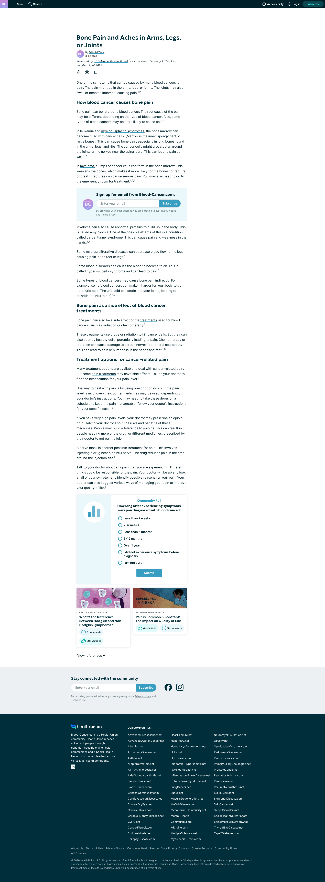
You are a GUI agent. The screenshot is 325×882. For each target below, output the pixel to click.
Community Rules (226, 848)
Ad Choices (78, 853)
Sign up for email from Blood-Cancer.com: (135, 194)
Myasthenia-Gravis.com (186, 839)
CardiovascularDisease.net (145, 798)
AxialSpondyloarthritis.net (144, 775)
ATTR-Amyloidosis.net (142, 769)
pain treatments (104, 374)
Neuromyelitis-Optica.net (230, 735)
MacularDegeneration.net (187, 798)
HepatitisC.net (180, 740)
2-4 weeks (131, 525)
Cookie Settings (201, 848)
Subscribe (313, 4)
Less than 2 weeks (137, 518)
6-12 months (133, 538)
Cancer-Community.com (143, 792)
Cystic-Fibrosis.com (140, 827)
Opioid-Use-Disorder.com (230, 746)
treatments (148, 320)
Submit (149, 573)
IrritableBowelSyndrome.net (188, 781)
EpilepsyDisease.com (141, 839)
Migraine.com (179, 827)
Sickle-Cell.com (224, 792)
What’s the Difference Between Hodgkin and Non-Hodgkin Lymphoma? (100, 621)
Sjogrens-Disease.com (228, 798)
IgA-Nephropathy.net (184, 769)
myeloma (87, 166)
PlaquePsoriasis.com (227, 758)
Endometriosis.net (139, 833)
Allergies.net (136, 746)
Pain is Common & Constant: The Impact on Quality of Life (158, 619)
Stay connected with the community (104, 678)
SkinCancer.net (223, 804)
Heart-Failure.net (181, 735)
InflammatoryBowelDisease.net (190, 775)
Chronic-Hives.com (140, 810)
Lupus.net (177, 792)
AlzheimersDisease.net (142, 752)
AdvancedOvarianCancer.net (146, 740)
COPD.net (134, 821)
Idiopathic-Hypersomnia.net (188, 764)
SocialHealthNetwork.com (230, 816)
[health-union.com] (86, 727)
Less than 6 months (138, 532)
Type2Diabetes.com (227, 833)
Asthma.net (135, 758)
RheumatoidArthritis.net (229, 787)
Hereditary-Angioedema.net (188, 746)
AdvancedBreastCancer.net (145, 735)
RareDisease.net (224, 781)
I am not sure (133, 562)
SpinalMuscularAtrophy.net (231, 821)
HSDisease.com (181, 758)
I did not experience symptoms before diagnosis (151, 554)
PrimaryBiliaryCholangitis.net (232, 764)
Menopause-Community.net (188, 810)
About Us (77, 848)
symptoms (101, 82)
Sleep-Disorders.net (226, 810)
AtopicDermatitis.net (141, 764)
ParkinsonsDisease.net (228, 752)
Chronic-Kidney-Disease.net (146, 816)
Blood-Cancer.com (140, 787)
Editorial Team (96, 52)
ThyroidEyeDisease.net (228, 827)
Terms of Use (108, 214)
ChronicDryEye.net (140, 804)
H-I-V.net (176, 752)
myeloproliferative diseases (107, 252)
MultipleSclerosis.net (184, 833)
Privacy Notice (168, 210)
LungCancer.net (181, 787)
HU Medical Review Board (111, 61)
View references (90, 656)
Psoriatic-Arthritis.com (228, 775)
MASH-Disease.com (183, 804)
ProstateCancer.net (226, 769)
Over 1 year (132, 545)
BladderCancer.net (139, 781)
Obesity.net (221, 740)
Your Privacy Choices (175, 848)
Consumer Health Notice (143, 848)
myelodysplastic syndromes (122, 131)
